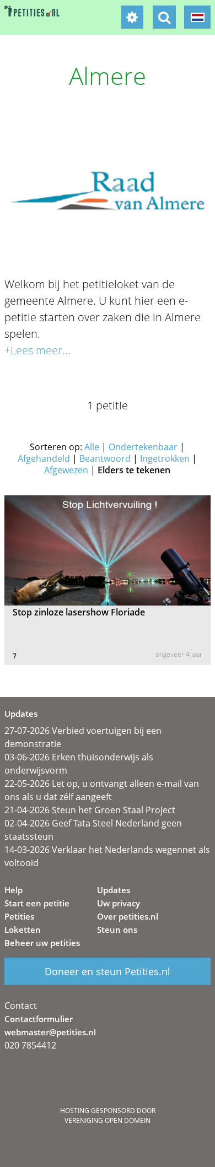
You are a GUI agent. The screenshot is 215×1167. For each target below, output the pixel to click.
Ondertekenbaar (143, 447)
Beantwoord (105, 458)
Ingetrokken (165, 458)
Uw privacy (118, 903)
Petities (19, 916)
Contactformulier (38, 1018)
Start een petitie (36, 903)
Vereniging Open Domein (107, 1120)
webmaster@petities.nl (50, 1032)
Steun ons (117, 929)
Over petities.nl (127, 916)
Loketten (22, 929)
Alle (91, 447)
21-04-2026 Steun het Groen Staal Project (89, 810)
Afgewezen (66, 470)
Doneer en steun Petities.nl (107, 971)
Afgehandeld (44, 458)
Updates (113, 889)
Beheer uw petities (42, 942)
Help (13, 889)
